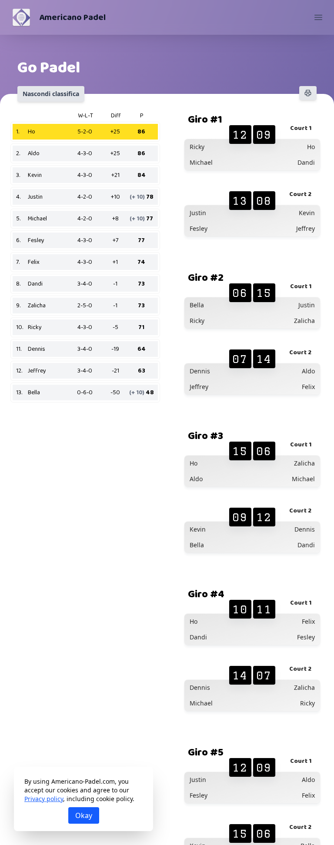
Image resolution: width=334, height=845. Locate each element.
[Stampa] (308, 93)
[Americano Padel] (21, 17)
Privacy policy (43, 799)
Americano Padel (72, 17)
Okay (83, 815)
